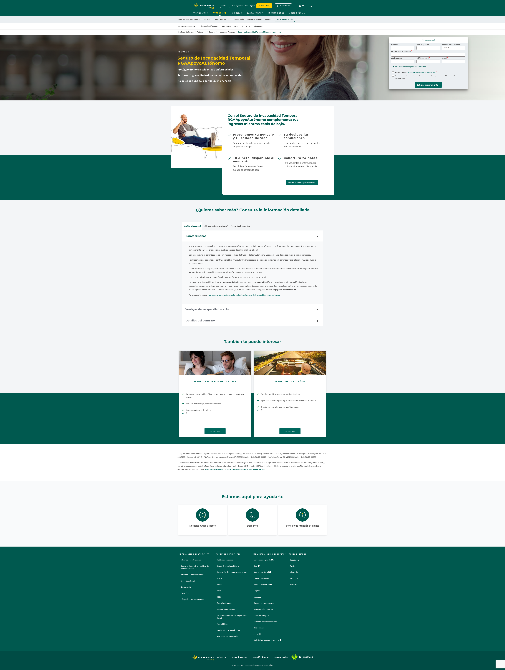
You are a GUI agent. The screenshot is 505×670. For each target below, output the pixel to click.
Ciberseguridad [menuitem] (283, 19)
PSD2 (219, 597)
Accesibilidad (222, 624)
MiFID (219, 578)
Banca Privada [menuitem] (255, 13)
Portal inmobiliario (261, 584)
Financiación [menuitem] (239, 19)
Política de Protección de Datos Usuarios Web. (422, 72)
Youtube (293, 584)
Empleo (257, 591)
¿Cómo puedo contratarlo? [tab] (216, 226)
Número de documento (451, 45)
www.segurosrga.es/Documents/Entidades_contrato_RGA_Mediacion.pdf (235, 469)
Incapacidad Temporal (226, 32)
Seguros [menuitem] (268, 19)
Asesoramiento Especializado (265, 621)
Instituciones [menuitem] (276, 13)
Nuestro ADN (225, 6)
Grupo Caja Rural (188, 581)
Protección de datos (260, 657)
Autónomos (201, 32)
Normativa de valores (226, 609)
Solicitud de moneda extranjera (267, 640)
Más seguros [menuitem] (258, 26)
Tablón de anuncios (225, 560)
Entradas (257, 597)
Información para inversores (192, 574)
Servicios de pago (224, 603)
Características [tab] (195, 236)
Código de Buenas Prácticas (228, 630)
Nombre (394, 45)
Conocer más (215, 431)
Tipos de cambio (281, 657)
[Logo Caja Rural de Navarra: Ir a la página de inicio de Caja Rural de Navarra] (204, 6)
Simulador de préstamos (263, 609)
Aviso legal (221, 657)
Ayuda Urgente (250, 6)
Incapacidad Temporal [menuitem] (210, 26)
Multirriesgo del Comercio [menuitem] (188, 26)
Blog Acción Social (261, 572)
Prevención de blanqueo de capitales (232, 572)
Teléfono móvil (422, 58)
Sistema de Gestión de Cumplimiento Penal (232, 616)
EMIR (219, 591)
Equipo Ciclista (260, 578)
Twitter (293, 566)
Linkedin (294, 572)
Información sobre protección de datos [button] (410, 66)
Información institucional (191, 560)
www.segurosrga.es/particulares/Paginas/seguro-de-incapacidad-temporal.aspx (244, 295)
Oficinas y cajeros (237, 6)
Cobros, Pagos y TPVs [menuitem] (222, 19)
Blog (256, 566)
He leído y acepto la (415, 72)
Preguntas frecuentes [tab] (240, 226)
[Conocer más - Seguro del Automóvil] (290, 363)
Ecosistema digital (261, 615)
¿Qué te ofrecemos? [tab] (192, 226)
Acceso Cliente (285, 6)
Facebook (294, 560)
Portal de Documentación (227, 636)
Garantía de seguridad (263, 560)
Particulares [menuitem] (200, 13)
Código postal (396, 58)
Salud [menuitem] (236, 26)
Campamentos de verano (264, 603)
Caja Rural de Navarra (186, 32)
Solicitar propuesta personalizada (301, 182)
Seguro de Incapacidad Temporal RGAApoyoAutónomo (259, 32)
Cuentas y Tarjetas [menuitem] (254, 19)
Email (444, 58)
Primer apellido (422, 45)
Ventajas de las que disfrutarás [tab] (207, 309)
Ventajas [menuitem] (206, 19)
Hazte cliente (265, 6)
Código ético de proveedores (192, 599)
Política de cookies (239, 657)
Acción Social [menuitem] (297, 13)
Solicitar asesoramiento (427, 84)
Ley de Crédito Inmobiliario (228, 566)
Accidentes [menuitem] (246, 26)
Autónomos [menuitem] (219, 13)
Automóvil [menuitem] (226, 26)
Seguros (212, 32)
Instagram (294, 578)
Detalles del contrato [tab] (200, 320)
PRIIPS (220, 584)
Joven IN (257, 634)
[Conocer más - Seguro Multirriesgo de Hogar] (215, 363)
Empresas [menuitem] (237, 13)
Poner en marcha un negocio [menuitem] (189, 19)
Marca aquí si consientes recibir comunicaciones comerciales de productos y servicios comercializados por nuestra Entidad (428, 77)
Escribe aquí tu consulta (401, 51)
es (300, 5)
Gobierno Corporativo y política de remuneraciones (195, 567)
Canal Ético (185, 593)
